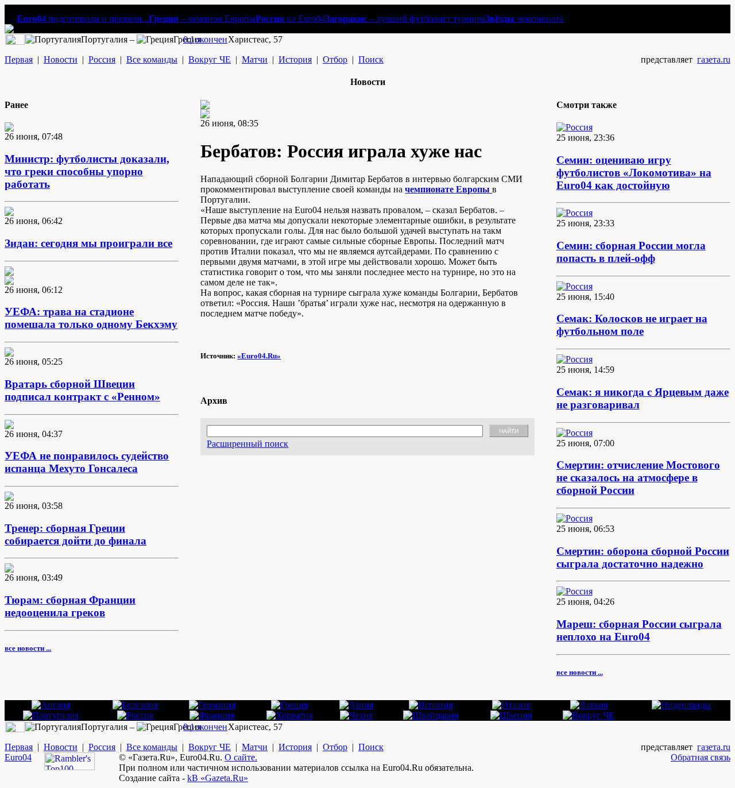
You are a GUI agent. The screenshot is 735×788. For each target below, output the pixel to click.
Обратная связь (700, 757)
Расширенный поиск (247, 444)
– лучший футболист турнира (405, 19)
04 (27, 757)
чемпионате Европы (448, 189)
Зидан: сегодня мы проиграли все (88, 243)
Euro (13, 757)
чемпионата (524, 19)
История (295, 59)
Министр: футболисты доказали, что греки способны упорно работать (87, 171)
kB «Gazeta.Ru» (217, 778)
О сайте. (241, 757)
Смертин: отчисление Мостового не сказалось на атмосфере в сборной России (638, 477)
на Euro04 (290, 19)
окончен (211, 39)
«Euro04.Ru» (259, 355)
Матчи (255, 59)
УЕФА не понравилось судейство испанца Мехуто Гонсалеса (87, 462)
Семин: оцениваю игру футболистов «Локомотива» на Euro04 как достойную (633, 172)
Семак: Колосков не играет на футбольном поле (631, 324)
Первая (19, 59)
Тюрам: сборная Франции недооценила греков (70, 606)
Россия (101, 59)
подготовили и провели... (83, 19)
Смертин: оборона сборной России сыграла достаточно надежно (642, 557)
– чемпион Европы (202, 19)
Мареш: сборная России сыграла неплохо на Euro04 (639, 630)
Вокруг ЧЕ (209, 59)
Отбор (335, 59)
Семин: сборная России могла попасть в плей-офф (631, 252)
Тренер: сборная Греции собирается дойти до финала (75, 534)
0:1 (189, 39)
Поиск (371, 59)
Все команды (151, 59)
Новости (61, 59)
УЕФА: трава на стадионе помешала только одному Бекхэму (91, 318)
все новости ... (28, 648)
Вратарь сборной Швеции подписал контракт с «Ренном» (82, 390)
